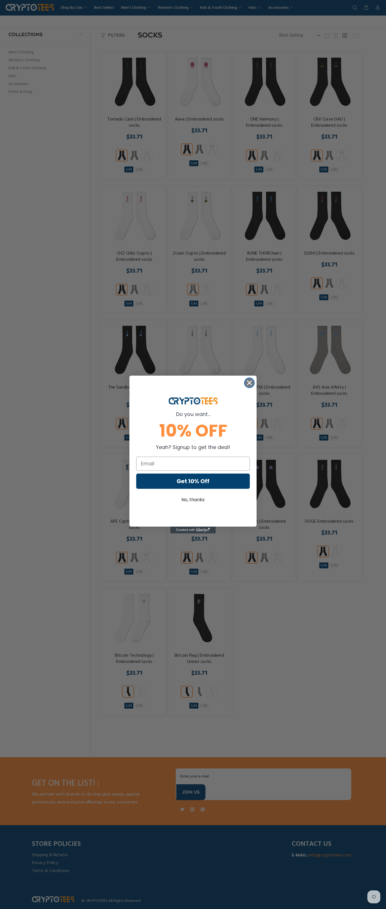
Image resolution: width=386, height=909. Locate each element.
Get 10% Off (193, 481)
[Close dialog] (249, 383)
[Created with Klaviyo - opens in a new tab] (193, 530)
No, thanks (193, 499)
